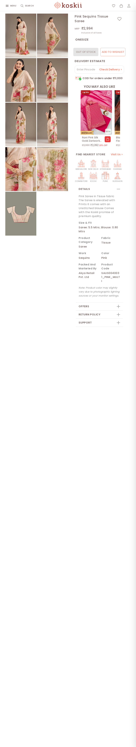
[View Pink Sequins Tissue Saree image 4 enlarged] (52, 80)
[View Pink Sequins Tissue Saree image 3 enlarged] (20, 80)
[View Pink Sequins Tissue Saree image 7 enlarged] (20, 169)
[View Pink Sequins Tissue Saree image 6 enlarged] (52, 125)
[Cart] (121, 6)
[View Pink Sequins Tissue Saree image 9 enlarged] (20, 214)
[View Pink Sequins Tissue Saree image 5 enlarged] (20, 125)
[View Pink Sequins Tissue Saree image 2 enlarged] (52, 35)
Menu (13, 5)
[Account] (129, 6)
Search (29, 5)
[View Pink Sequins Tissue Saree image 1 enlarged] (20, 35)
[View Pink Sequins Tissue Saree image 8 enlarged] (52, 169)
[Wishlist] (113, 6)
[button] (108, 139)
